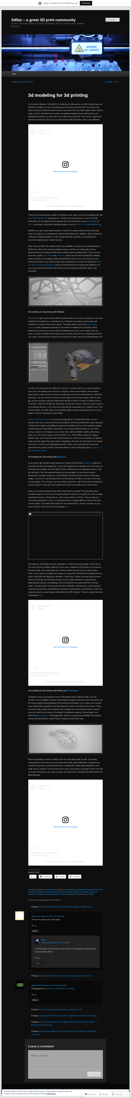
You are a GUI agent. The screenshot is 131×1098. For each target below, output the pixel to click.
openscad (93, 892)
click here (48, 255)
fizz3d (74, 894)
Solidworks (50, 264)
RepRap (42, 894)
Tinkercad (60, 255)
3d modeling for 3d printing (84, 889)
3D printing (47, 892)
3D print (97, 889)
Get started (86, 3)
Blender (44, 218)
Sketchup (54, 894)
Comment (94, 1074)
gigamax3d (35, 985)
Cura (86, 224)
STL (59, 894)
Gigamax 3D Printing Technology (60, 988)
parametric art (33, 894)
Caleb (33, 916)
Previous (108, 82)
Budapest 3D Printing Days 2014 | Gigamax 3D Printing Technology (68, 1015)
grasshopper (67, 892)
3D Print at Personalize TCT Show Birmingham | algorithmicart (66, 906)
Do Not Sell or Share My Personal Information (83, 1089)
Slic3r (30, 224)
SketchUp (61, 456)
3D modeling (69, 889)
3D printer (39, 892)
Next (117, 82)
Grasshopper (73, 690)
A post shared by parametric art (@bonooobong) (65, 206)
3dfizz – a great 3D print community (43, 19)
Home (14, 74)
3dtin (54, 892)
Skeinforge (92, 221)
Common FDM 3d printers (39, 419)
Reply (35, 931)
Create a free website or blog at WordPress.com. (48, 1089)
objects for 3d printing (81, 892)
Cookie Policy (51, 1094)
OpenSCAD (33, 218)
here (67, 506)
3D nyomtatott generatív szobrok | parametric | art (61, 1009)
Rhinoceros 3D (42, 715)
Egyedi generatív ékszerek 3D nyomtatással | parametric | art (65, 975)
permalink (90, 894)
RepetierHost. (96, 224)
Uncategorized (50, 889)
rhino (48, 894)
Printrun (79, 224)
